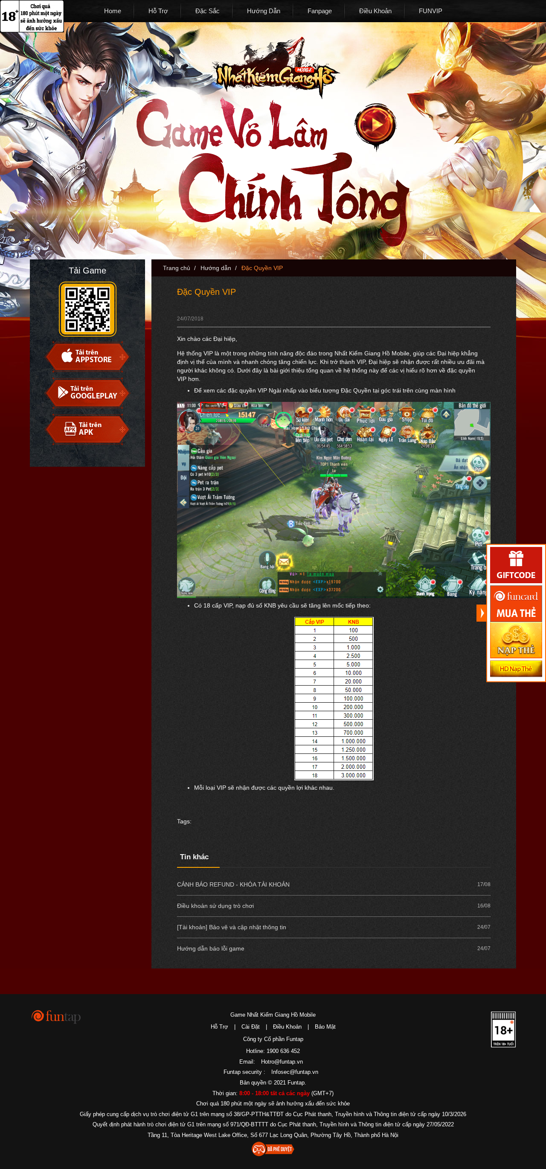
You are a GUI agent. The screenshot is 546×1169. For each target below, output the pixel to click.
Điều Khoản (375, 11)
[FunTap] (56, 1016)
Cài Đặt (250, 1027)
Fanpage (320, 11)
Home (112, 11)
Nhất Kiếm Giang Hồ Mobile (276, 68)
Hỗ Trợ (158, 11)
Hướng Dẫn (263, 11)
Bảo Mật (325, 1027)
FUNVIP (430, 11)
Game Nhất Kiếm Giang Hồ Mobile (273, 1015)
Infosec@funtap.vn (294, 1072)
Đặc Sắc (207, 11)
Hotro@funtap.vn (282, 1061)
